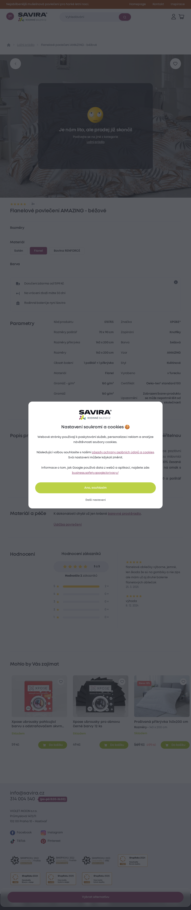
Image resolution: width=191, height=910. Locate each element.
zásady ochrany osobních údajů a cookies (123, 452)
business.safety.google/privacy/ (95, 473)
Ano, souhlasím (95, 488)
